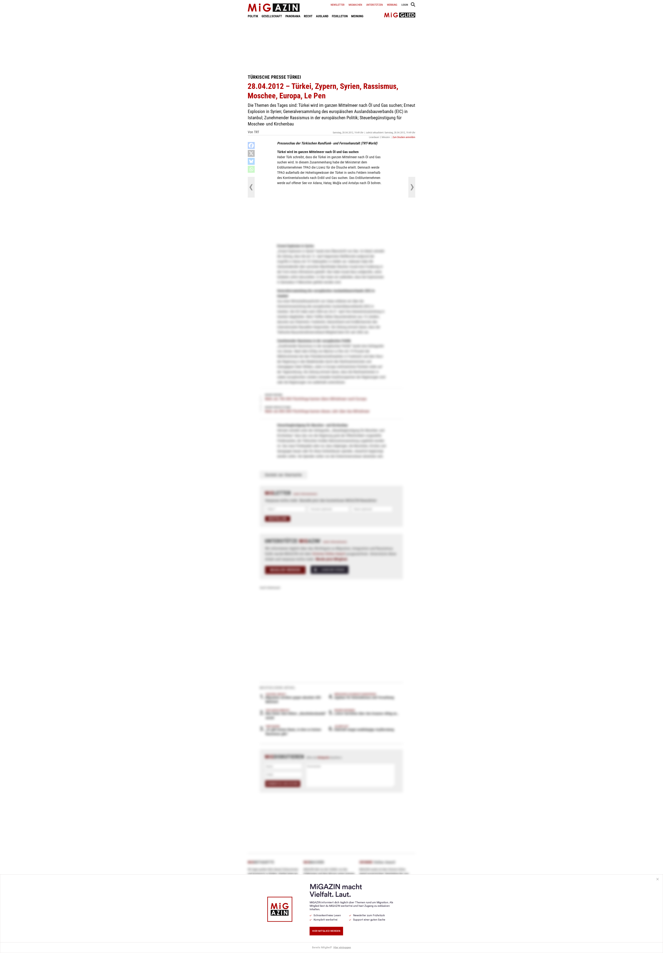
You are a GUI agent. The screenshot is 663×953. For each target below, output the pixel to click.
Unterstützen (374, 4)
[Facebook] (251, 145)
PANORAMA (292, 16)
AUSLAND (322, 16)
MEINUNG (357, 16)
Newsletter (337, 4)
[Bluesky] (251, 161)
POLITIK (253, 16)
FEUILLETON (340, 16)
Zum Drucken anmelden (403, 137)
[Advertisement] (331, 46)
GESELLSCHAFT (272, 16)
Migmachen (355, 4)
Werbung (392, 4)
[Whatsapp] (251, 169)
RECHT (308, 16)
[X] (251, 153)
